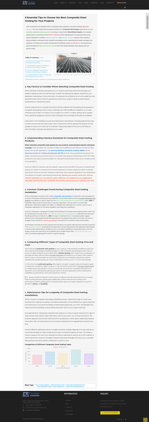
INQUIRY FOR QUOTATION (111, 413)
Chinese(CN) (122, 2)
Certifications (69, 414)
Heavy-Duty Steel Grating (44, 386)
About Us (63, 3)
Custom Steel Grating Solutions (74, 386)
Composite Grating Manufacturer (75, 385)
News (86, 3)
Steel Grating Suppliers (42, 385)
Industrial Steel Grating (57, 385)
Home (55, 3)
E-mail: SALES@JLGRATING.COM (36, 407)
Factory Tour (69, 410)
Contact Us (110, 3)
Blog (102, 3)
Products (72, 3)
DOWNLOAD (94, 3)
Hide (41, 57)
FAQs (80, 3)
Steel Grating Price (58, 386)
